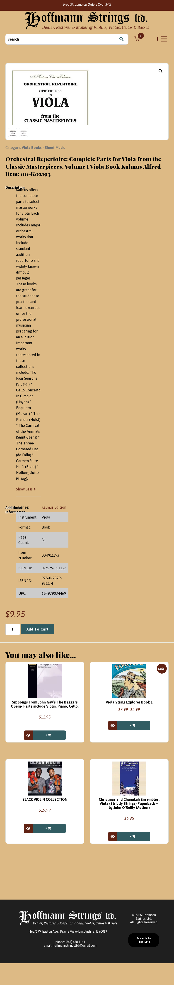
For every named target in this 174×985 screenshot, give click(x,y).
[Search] (121, 39)
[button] (161, 71)
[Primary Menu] (164, 39)
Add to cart (38, 629)
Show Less (25, 489)
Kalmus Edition (54, 507)
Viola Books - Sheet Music (43, 148)
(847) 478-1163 (75, 942)
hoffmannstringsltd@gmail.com (75, 945)
